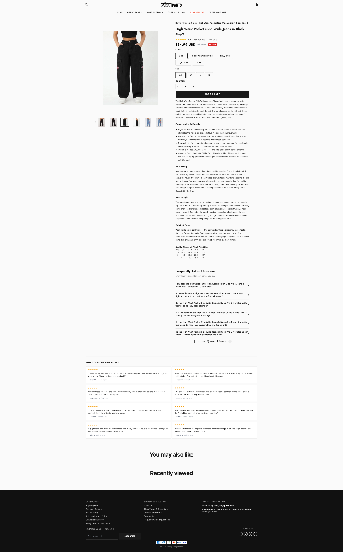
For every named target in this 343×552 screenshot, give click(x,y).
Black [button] (181, 55)
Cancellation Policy (95, 520)
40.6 (183, 252)
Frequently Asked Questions (157, 520)
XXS (177, 250)
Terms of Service (94, 509)
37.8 (190, 250)
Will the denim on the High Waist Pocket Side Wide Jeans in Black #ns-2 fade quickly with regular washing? (212, 314)
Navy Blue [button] (225, 55)
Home (178, 23)
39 (183, 250)
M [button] (209, 75)
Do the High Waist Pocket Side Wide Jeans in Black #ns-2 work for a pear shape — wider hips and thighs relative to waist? (212, 333)
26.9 (196, 257)
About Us (148, 505)
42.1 (183, 255)
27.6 (203, 252)
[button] (86, 4)
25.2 (196, 252)
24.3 (196, 250)
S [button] (200, 75)
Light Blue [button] (183, 62)
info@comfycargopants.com (221, 505)
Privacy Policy (92, 512)
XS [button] (191, 75)
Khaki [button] (198, 62)
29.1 (203, 255)
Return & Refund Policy (96, 516)
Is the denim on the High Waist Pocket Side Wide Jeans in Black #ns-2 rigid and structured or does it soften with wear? (212, 294)
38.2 (190, 252)
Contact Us (149, 516)
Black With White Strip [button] (202, 55)
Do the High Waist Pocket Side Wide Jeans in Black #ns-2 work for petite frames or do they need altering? (212, 304)
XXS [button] (180, 75)
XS (177, 252)
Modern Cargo (190, 23)
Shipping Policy (93, 505)
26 (203, 250)
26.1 (196, 255)
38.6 (190, 255)
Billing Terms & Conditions (98, 523)
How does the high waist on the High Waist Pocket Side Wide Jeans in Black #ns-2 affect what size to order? (212, 285)
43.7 (183, 257)
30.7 (203, 257)
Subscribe (129, 536)
